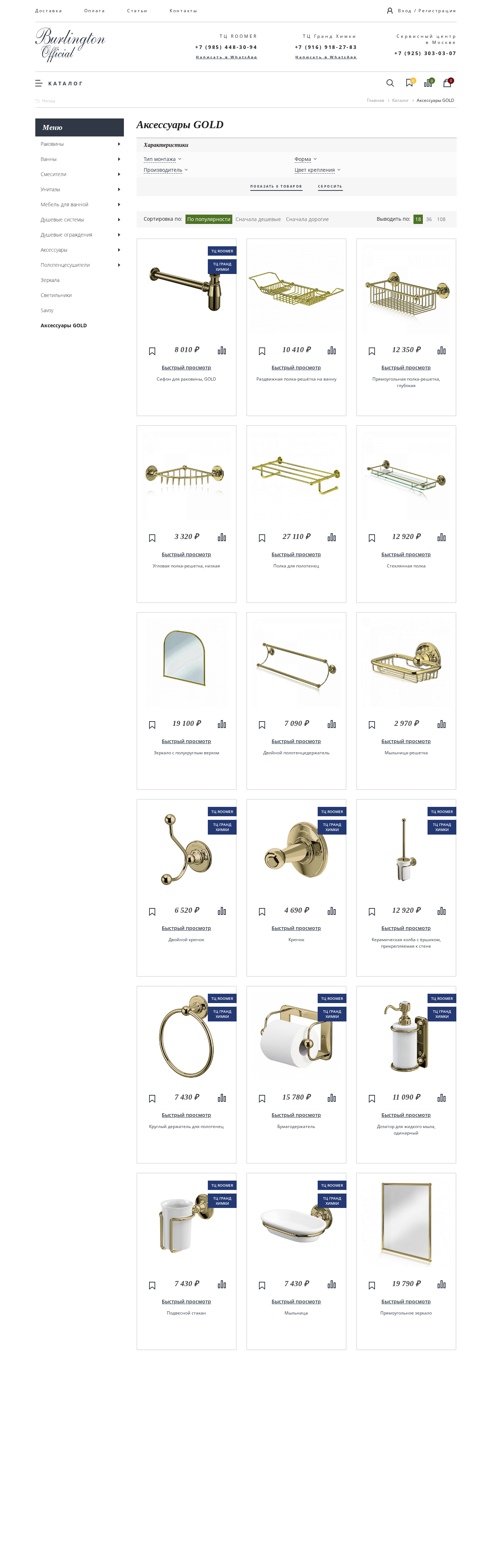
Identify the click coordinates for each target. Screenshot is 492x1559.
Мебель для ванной (64, 204)
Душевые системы (62, 219)
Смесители (53, 174)
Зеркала (50, 280)
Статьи (137, 11)
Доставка (49, 11)
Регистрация (438, 11)
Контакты (184, 11)
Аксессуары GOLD (64, 325)
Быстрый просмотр (186, 367)
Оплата (95, 11)
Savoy (47, 310)
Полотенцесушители (65, 264)
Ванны (49, 159)
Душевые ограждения (66, 234)
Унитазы (50, 189)
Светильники (56, 295)
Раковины (52, 143)
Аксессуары (54, 249)
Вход (405, 11)
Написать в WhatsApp (227, 56)
